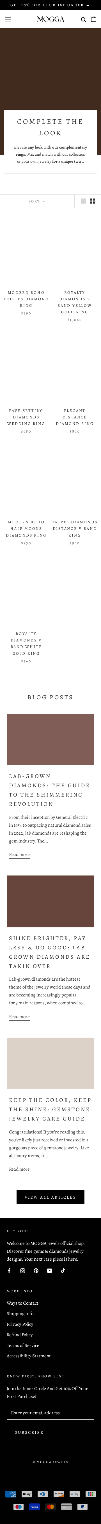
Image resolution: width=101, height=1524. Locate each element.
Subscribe (29, 1432)
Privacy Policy (20, 1324)
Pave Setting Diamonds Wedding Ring (26, 417)
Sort (35, 201)
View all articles (50, 1197)
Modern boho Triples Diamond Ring (26, 299)
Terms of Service (23, 1345)
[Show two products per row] (92, 201)
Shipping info (20, 1313)
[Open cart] (93, 19)
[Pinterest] (36, 1270)
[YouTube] (49, 1270)
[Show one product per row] (83, 201)
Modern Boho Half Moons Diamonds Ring (26, 528)
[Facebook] (9, 1270)
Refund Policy (20, 1334)
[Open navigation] (8, 19)
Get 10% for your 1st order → (50, 5)
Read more (19, 854)
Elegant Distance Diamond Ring (75, 417)
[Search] (83, 19)
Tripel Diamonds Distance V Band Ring (75, 528)
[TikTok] (63, 1270)
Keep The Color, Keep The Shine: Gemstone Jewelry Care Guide (50, 1109)
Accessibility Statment (29, 1356)
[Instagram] (22, 1270)
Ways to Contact (22, 1303)
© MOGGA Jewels (50, 1462)
